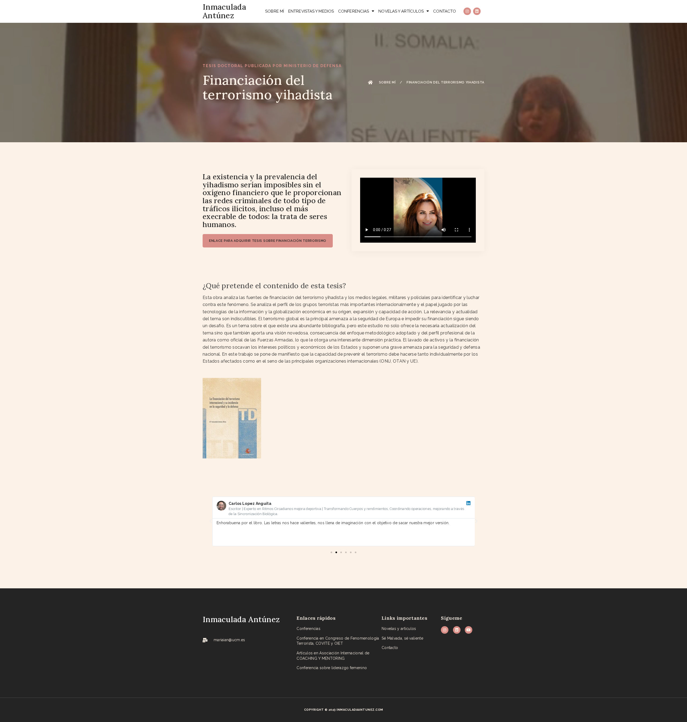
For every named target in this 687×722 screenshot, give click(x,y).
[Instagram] (467, 11)
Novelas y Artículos (401, 11)
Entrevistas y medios (311, 11)
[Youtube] (468, 630)
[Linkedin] (477, 11)
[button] (210, 521)
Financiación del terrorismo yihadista (445, 82)
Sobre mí (274, 11)
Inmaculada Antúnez (224, 11)
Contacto (444, 11)
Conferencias (353, 11)
